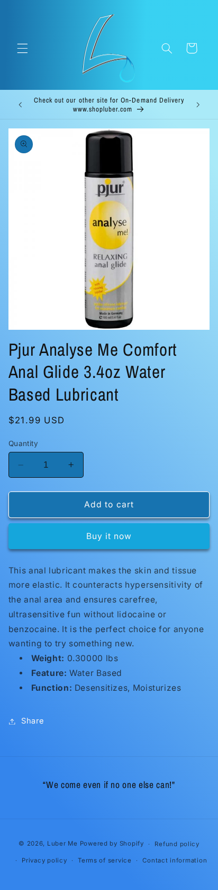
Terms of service (105, 860)
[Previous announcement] (20, 104)
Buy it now (109, 536)
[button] (22, 48)
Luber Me (62, 844)
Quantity (23, 443)
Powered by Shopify (112, 844)
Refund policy (177, 844)
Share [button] (32, 721)
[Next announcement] (198, 104)
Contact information (174, 860)
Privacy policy (44, 860)
